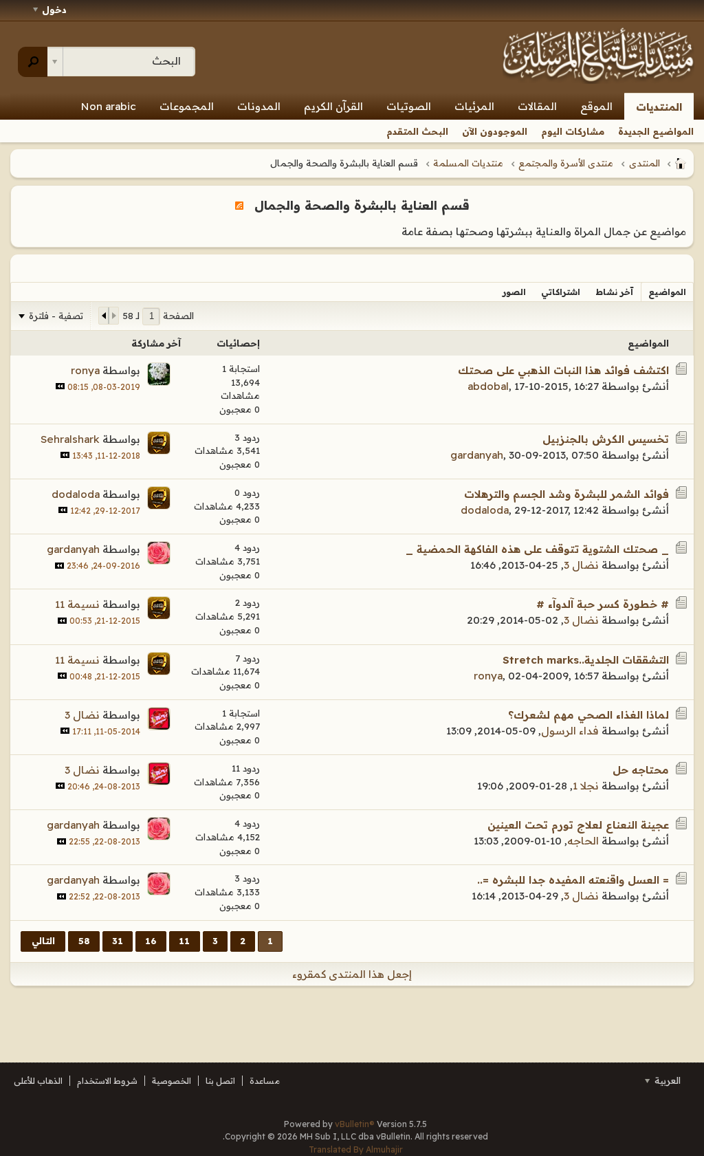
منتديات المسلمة (468, 162)
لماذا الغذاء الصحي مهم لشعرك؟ (588, 714)
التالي (43, 940)
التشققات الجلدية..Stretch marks (586, 659)
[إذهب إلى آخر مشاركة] (60, 386)
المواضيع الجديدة (656, 131)
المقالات (537, 106)
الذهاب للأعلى (38, 1081)
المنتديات (659, 106)
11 (184, 940)
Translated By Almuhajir (356, 1149)
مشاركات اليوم (572, 131)
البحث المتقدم (417, 131)
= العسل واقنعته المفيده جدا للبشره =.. (573, 879)
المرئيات (474, 106)
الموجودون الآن (494, 131)
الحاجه (583, 840)
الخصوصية (171, 1081)
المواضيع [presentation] (667, 292)
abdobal (488, 386)
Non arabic (108, 106)
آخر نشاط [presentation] (614, 292)
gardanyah (476, 454)
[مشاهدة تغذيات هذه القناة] (239, 204)
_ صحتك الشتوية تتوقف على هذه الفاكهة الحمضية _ (537, 549)
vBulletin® (355, 1124)
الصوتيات (408, 106)
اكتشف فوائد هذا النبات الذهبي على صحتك (563, 370)
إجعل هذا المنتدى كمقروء (352, 974)
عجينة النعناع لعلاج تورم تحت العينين (578, 824)
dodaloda (485, 509)
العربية (666, 1080)
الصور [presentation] (514, 292)
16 (151, 940)
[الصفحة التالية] (104, 315)
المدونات (258, 106)
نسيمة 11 (77, 604)
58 (84, 940)
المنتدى (644, 162)
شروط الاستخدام (107, 1081)
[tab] (667, 292)
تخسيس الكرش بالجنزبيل (605, 439)
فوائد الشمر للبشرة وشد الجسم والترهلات (566, 494)
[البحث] (32, 62)
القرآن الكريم (333, 106)
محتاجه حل (641, 769)
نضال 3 (581, 564)
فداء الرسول (570, 730)
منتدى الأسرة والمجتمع (565, 162)
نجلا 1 (586, 785)
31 (117, 940)
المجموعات (187, 106)
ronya (85, 370)
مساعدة (265, 1081)
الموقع (596, 106)
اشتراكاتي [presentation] (560, 292)
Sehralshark (70, 439)
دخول (54, 9)
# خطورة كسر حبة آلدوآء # (602, 604)
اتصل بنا (220, 1081)
